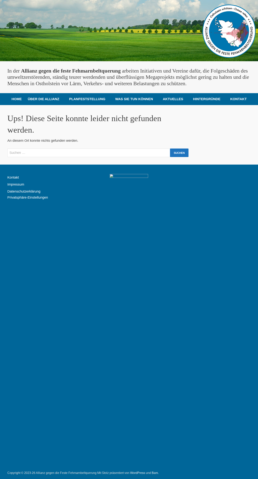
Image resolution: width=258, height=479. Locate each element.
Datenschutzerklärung (23, 191)
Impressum (15, 184)
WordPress (137, 472)
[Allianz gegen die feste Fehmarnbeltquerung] (129, 30)
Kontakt (238, 99)
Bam (155, 472)
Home (17, 99)
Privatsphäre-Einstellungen (27, 197)
